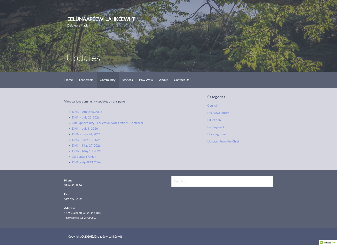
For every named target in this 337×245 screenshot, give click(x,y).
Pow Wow (146, 79)
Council (212, 105)
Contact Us (181, 79)
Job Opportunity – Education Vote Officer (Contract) (107, 123)
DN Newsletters (218, 112)
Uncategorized (217, 134)
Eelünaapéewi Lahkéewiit (101, 19)
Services (127, 79)
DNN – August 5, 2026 (87, 111)
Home (68, 79)
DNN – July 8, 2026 (85, 128)
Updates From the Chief (223, 141)
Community (107, 79)
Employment (215, 127)
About (163, 79)
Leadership (86, 79)
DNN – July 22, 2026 (86, 117)
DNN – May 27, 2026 (86, 145)
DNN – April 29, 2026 (86, 162)
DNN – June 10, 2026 (86, 140)
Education (214, 120)
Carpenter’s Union (84, 156)
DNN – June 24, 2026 (86, 134)
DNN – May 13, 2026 (86, 151)
